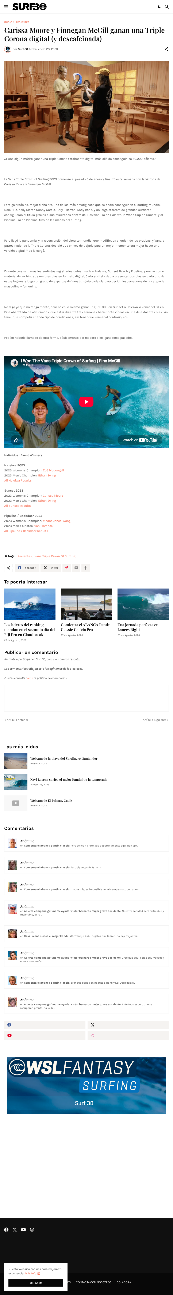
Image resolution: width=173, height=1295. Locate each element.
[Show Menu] (6, 6)
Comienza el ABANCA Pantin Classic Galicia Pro (86, 627)
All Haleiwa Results (18, 480)
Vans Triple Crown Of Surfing (55, 556)
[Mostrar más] (85, 568)
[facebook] (44, 1025)
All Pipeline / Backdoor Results (26, 531)
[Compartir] (166, 49)
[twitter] (128, 1025)
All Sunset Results (17, 506)
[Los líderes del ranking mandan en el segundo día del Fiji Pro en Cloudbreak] (29, 604)
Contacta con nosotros (93, 1282)
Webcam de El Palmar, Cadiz (51, 801)
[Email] (76, 568)
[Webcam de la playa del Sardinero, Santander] (15, 761)
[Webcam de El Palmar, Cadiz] (15, 803)
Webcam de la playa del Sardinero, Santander (63, 759)
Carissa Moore (53, 495)
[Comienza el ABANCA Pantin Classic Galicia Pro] (86, 604)
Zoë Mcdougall (53, 470)
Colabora (124, 1282)
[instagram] (128, 1035)
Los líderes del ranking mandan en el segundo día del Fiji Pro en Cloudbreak (29, 629)
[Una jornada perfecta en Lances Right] (143, 604)
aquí (30, 678)
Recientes (22, 22)
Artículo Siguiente (154, 720)
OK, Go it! (36, 1283)
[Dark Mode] (159, 6)
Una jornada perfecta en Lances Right (138, 627)
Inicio (8, 22)
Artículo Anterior (17, 720)
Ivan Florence (43, 526)
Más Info (30, 1273)
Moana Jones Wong (56, 521)
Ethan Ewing (47, 475)
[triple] (86, 107)
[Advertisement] (86, 1155)
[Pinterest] (66, 568)
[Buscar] (167, 6)
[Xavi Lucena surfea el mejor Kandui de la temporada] (15, 782)
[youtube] (44, 1035)
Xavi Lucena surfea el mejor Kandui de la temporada (68, 780)
